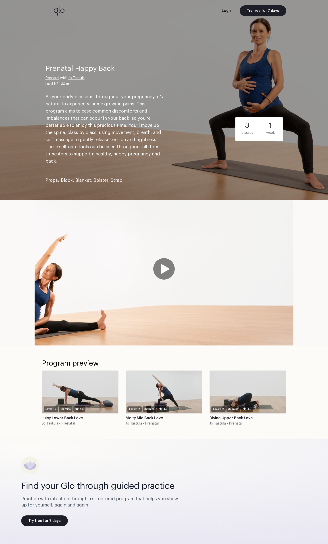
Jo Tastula (76, 78)
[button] (164, 272)
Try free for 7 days (263, 11)
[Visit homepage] (59, 10)
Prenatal (52, 78)
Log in (227, 11)
